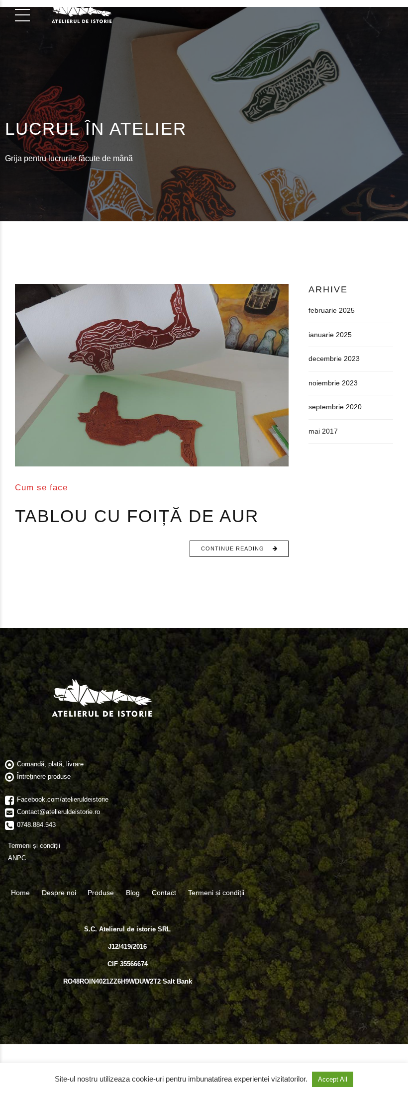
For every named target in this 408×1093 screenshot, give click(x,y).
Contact (164, 893)
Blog (133, 893)
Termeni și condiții (216, 893)
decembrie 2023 (334, 359)
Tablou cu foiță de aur (137, 516)
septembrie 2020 (335, 407)
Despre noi (59, 893)
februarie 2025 (331, 310)
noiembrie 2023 (333, 383)
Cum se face (41, 487)
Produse (101, 893)
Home (20, 893)
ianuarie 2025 (330, 335)
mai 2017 (323, 431)
